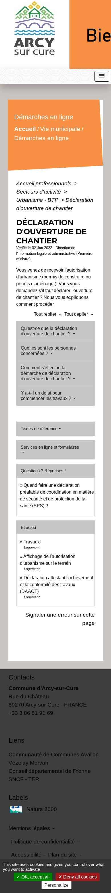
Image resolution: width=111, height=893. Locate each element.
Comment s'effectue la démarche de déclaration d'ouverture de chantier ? (46, 373)
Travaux (32, 541)
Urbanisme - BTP (37, 200)
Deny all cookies (79, 876)
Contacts (22, 677)
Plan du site (62, 854)
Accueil (25, 129)
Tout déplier (79, 314)
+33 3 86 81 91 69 (31, 713)
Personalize (56, 885)
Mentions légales (29, 828)
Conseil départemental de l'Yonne (50, 771)
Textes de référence (39, 428)
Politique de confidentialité (43, 841)
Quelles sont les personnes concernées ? (48, 351)
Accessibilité (26, 854)
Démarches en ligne (41, 138)
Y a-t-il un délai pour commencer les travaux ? (46, 396)
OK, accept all (35, 876)
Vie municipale (60, 129)
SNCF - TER (24, 779)
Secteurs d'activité (39, 191)
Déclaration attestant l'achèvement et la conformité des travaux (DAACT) (56, 584)
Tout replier (48, 314)
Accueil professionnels (44, 183)
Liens (16, 740)
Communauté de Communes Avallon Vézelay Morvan (54, 758)
